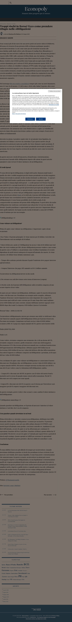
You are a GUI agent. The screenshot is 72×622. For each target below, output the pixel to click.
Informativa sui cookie (54, 104)
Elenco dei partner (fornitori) (19, 113)
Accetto (41, 119)
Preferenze (30, 119)
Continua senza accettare (54, 91)
